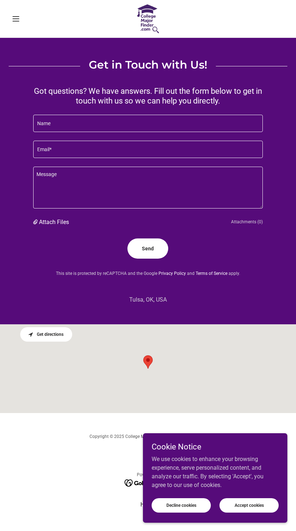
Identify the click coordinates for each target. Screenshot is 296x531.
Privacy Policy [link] (172, 273)
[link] (148, 18)
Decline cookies (181, 505)
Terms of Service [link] (211, 273)
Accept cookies (249, 505)
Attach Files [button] (54, 222)
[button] (30, 19)
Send (148, 248)
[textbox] (147, 123)
